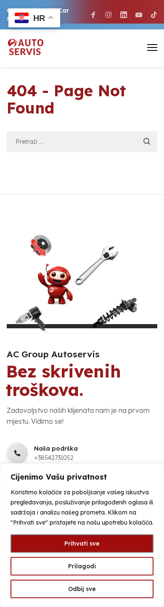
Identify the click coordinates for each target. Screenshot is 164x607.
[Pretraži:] (82, 141)
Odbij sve (82, 589)
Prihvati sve (82, 543)
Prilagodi (82, 566)
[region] (82, 535)
